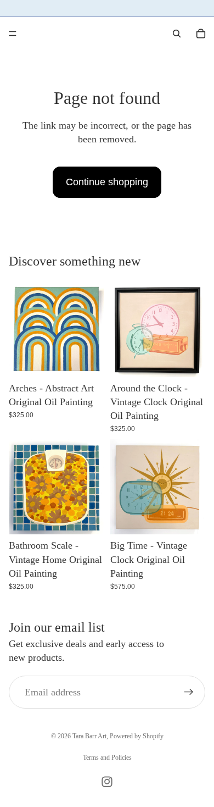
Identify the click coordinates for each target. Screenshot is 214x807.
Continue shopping (107, 181)
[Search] (177, 33)
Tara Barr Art (89, 736)
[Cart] (201, 33)
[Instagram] (107, 781)
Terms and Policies (107, 757)
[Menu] (12, 33)
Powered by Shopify (137, 736)
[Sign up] (188, 692)
